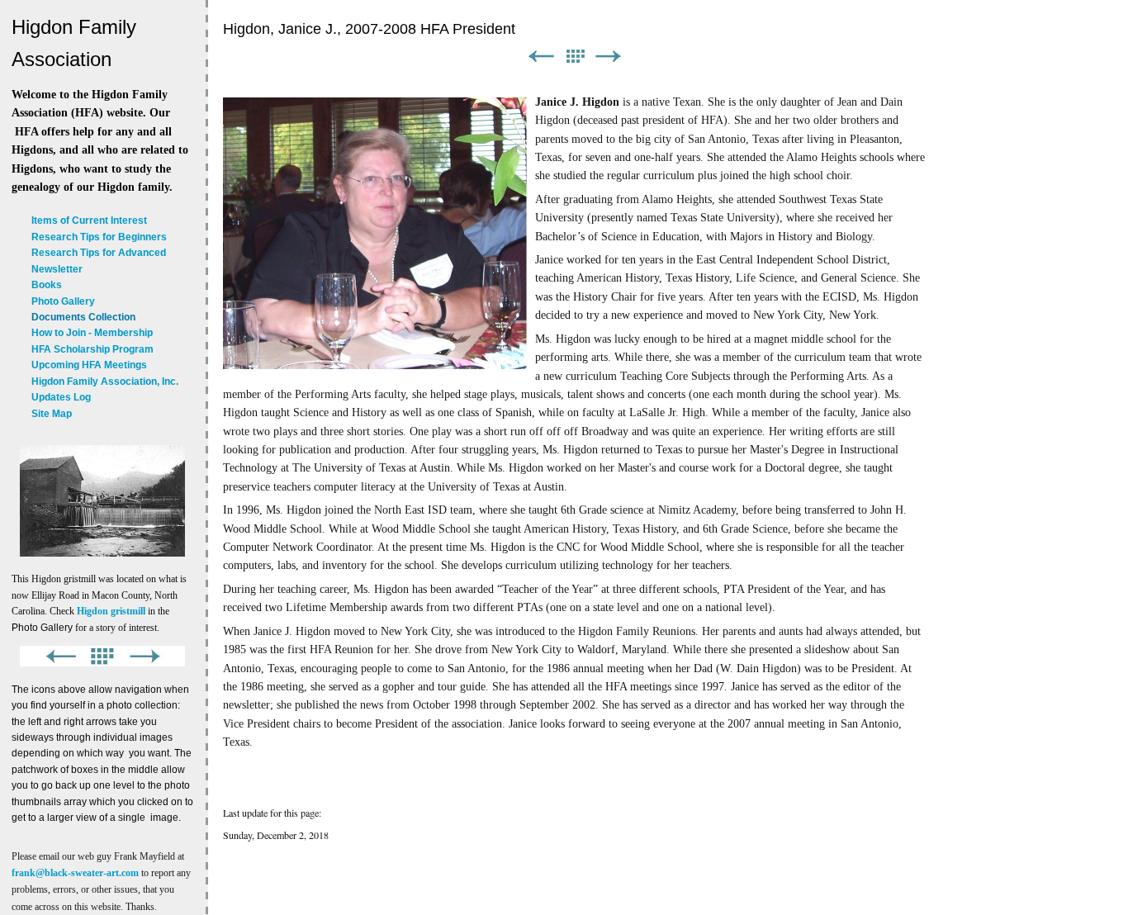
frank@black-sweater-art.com (75, 873)
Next (609, 56)
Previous (541, 56)
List (575, 56)
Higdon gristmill (111, 611)
